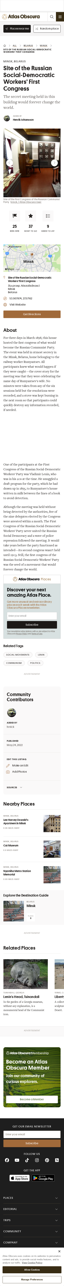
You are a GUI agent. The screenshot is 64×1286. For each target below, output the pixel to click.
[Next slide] (54, 162)
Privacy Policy (21, 634)
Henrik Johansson (23, 119)
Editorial (10, 1209)
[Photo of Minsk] (13, 911)
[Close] (59, 1251)
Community (12, 1231)
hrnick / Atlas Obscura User (26, 202)
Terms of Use (37, 634)
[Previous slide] (9, 162)
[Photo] (52, 823)
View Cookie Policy (32, 1262)
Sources (12, 787)
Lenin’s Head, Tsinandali (21, 997)
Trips (7, 1220)
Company (10, 1242)
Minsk (31, 906)
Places (8, 1198)
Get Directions (32, 314)
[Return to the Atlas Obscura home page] (22, 16)
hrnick (10, 727)
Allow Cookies (32, 1269)
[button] (14, 215)
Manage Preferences (32, 1279)
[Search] (52, 16)
